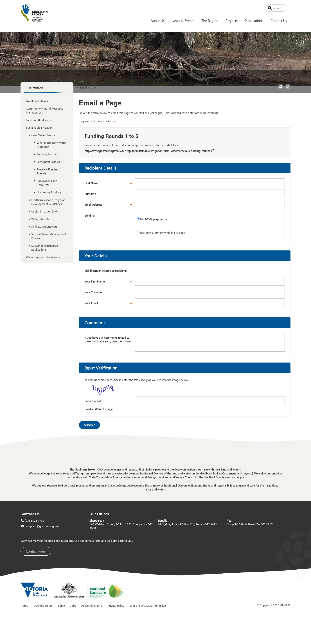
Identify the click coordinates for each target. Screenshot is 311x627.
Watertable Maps (41, 219)
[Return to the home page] (34, 21)
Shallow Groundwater (44, 226)
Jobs (73, 605)
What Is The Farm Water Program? (51, 144)
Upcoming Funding (49, 192)
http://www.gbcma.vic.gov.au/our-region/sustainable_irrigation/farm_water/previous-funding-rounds (147, 151)
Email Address (110, 206)
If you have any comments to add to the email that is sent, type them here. (108, 339)
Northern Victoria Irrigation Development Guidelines (48, 202)
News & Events (183, 20)
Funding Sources (47, 154)
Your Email (110, 304)
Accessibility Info (91, 605)
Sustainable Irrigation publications (44, 247)
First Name (110, 184)
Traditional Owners (37, 101)
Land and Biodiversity (39, 120)
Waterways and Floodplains (43, 257)
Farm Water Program (44, 135)
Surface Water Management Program (48, 236)
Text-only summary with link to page (162, 232)
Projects (232, 20)
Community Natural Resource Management (44, 110)
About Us (157, 20)
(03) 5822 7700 (34, 520)
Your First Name (110, 282)
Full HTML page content (154, 219)
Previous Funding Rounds (47, 171)
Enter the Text (93, 401)
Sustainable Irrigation (39, 127)
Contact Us (279, 20)
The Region (209, 20)
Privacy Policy (115, 605)
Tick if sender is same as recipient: (106, 270)
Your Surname (93, 292)
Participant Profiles (48, 162)
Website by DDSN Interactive (148, 605)
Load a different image (99, 409)
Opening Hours (43, 605)
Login (61, 605)
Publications (254, 20)
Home (83, 80)
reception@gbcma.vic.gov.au (42, 526)
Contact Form (36, 551)
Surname (90, 194)
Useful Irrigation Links (45, 211)
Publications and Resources (47, 183)
